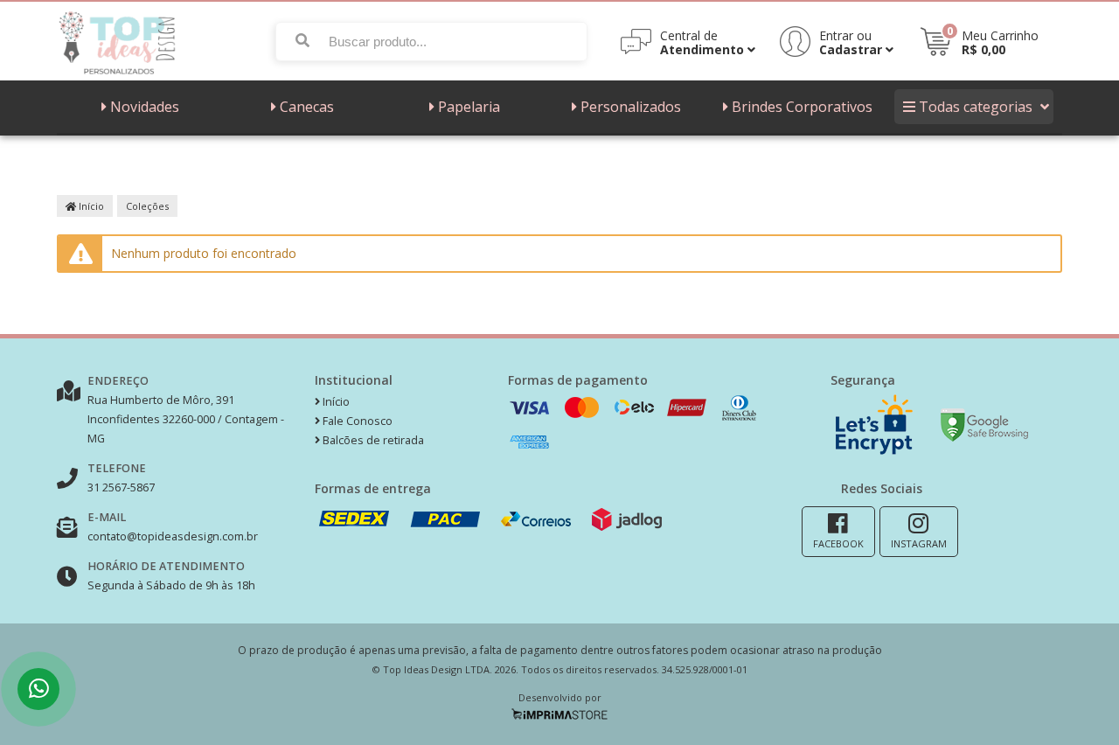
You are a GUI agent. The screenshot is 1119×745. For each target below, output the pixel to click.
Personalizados (630, 106)
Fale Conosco (356, 421)
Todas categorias (975, 106)
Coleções (147, 205)
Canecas (307, 106)
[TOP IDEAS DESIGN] (119, 75)
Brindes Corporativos (802, 106)
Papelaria (469, 106)
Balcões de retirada (372, 440)
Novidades (144, 106)
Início (90, 205)
